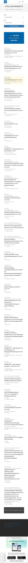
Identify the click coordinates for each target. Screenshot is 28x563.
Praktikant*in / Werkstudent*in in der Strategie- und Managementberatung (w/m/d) (13, 349)
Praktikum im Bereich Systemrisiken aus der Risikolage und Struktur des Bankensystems (13, 334)
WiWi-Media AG (16, 523)
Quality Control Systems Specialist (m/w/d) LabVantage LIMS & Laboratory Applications (13, 319)
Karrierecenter (12, 9)
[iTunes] (11, 557)
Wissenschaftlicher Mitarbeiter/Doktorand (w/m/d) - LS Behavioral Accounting (13, 241)
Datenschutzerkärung (9, 526)
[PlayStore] (21, 557)
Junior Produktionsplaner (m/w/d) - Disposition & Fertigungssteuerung (11, 394)
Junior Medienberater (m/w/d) (13, 80)
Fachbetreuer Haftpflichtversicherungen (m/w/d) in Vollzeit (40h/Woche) (13, 422)
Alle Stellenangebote (14, 26)
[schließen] (4, 555)
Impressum (15, 525)
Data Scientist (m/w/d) (11, 124)
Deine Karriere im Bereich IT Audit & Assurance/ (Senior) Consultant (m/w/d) (13, 165)
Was (5, 14)
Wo (5, 20)
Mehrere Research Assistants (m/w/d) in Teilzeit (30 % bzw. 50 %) (13, 110)
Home (7, 9)
